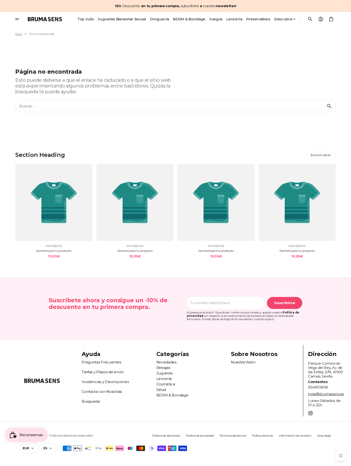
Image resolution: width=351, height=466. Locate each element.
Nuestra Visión (243, 362)
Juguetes (164, 373)
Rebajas (163, 367)
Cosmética (165, 384)
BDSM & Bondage (172, 395)
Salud (161, 389)
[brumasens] (45, 19)
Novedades (166, 362)
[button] (310, 19)
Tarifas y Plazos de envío (103, 372)
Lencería (164, 378)
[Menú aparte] (20, 19)
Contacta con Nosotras (102, 391)
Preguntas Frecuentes (101, 362)
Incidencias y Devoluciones (105, 381)
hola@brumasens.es (326, 394)
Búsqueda (91, 401)
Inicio (18, 34)
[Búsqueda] (329, 106)
